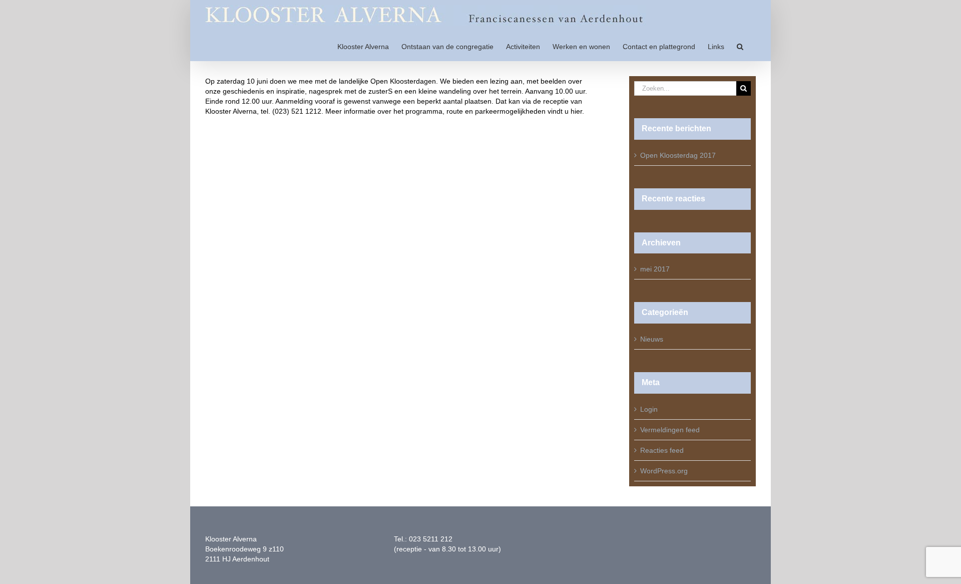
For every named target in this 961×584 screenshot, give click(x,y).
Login (649, 409)
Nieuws (651, 339)
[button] (740, 46)
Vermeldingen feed (670, 430)
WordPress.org (664, 471)
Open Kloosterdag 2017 (678, 155)
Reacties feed (662, 450)
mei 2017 (655, 269)
